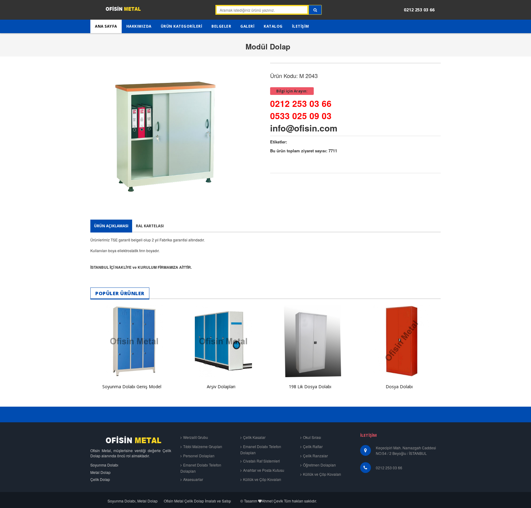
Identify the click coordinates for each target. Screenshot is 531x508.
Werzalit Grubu (195, 437)
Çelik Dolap (100, 479)
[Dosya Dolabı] (399, 341)
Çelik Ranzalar (315, 455)
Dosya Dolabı (399, 386)
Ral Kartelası (150, 226)
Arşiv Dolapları (221, 386)
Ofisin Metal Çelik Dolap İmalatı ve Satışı (197, 500)
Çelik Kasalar (254, 437)
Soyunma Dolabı (104, 464)
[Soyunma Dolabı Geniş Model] (131, 341)
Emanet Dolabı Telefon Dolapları (200, 468)
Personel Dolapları (198, 455)
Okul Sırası (312, 437)
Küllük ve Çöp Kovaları (262, 479)
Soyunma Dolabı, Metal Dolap (133, 500)
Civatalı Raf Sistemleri (261, 460)
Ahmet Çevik (272, 500)
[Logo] (130, 440)
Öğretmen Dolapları (319, 464)
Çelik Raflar (313, 446)
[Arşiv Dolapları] (220, 341)
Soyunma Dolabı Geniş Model (131, 386)
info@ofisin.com (303, 128)
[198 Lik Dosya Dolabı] (310, 341)
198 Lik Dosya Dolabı (310, 386)
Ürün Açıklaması (111, 226)
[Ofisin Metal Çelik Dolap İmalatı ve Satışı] (115, 10)
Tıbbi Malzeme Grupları (202, 446)
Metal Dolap (100, 472)
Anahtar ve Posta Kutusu (263, 470)
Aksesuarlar (193, 479)
